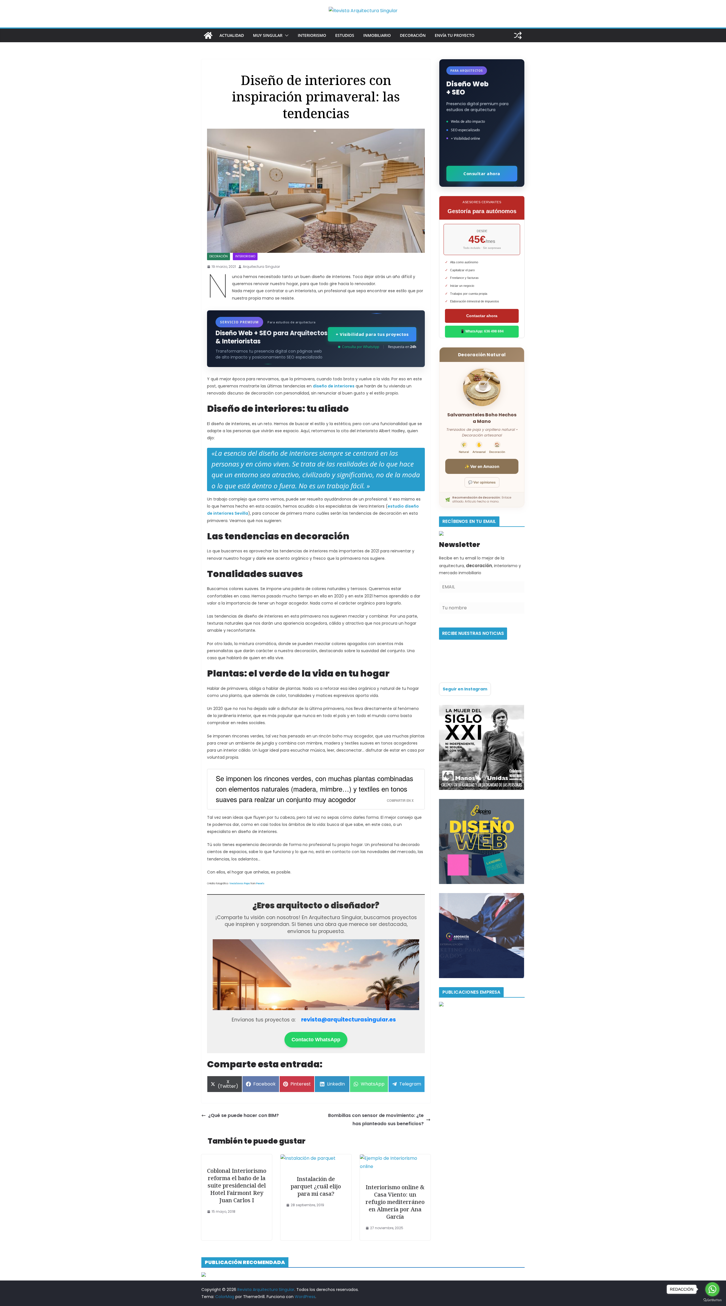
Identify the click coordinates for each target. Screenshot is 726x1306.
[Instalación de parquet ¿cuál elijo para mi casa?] (307, 1158)
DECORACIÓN (413, 35)
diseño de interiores (333, 386)
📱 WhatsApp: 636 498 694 (482, 331)
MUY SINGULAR (267, 35)
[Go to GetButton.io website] (712, 1300)
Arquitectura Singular (261, 266)
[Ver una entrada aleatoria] (518, 35)
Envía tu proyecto (454, 35)
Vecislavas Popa (239, 883)
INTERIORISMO (312, 35)
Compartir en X (400, 800)
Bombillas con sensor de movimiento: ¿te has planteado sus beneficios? (376, 1119)
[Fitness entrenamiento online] (481, 708)
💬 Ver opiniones (482, 482)
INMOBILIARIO (377, 35)
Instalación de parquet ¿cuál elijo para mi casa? (316, 1186)
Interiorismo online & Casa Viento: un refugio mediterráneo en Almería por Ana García (395, 1201)
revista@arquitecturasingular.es (348, 1019)
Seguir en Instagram (465, 689)
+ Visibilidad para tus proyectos (372, 334)
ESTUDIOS (344, 35)
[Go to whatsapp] (712, 1289)
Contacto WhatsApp (316, 1039)
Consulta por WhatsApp (360, 346)
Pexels (260, 883)
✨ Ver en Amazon (482, 466)
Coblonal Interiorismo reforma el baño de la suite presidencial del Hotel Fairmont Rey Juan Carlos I (236, 1185)
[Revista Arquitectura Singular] (208, 35)
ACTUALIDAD (232, 35)
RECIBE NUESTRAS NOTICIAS (473, 633)
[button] (285, 35)
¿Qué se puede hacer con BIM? (243, 1115)
